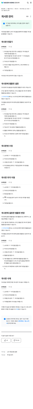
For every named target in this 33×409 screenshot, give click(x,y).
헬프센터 (3, 8)
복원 (17, 309)
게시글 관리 (10, 355)
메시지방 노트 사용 (24, 8)
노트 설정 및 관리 (5, 10)
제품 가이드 (10, 8)
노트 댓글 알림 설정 (12, 352)
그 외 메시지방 (5, 96)
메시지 (16, 8)
